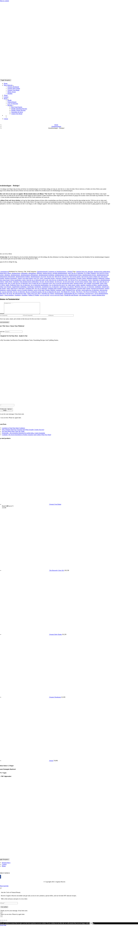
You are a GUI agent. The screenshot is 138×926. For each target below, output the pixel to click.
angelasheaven (4, 271)
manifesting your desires (67, 287)
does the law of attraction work (58, 280)
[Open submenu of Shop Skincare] (13, 85)
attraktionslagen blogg (75, 275)
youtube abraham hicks (98, 295)
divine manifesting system (18, 280)
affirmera (39, 273)
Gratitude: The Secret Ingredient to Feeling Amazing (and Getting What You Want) (26, 434)
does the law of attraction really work (37, 280)
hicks (94, 281)
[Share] (2, 920)
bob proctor (65, 276)
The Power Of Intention (90, 292)
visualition (24, 295)
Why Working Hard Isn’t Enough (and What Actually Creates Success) (23, 429)
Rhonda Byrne (70, 290)
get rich (42, 281)
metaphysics (105, 287)
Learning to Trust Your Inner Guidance (13, 428)
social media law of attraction (90, 290)
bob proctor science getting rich (90, 276)
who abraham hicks (84, 295)
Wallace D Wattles (33, 295)
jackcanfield (95, 283)
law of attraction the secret (57, 285)
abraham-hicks (16, 273)
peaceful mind (81, 288)
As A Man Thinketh (90, 273)
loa (66, 285)
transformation (59, 293)
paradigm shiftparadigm (69, 288)
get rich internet (49, 281)
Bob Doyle (58, 276)
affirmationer (32, 273)
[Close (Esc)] (1, 920)
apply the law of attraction (75, 273)
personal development (97, 288)
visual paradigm (9, 295)
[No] (93, 923)
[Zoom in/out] (6, 920)
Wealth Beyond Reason (71, 295)
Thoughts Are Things (47, 293)
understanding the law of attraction (74, 293)
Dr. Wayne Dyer (73, 280)
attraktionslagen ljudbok (23, 276)
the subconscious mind (19, 293)
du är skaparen (83, 280)
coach (41, 278)
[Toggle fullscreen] (4, 920)
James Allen (103, 283)
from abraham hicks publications (29, 281)
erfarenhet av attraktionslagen (101, 280)
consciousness (71, 278)
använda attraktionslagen (59, 273)
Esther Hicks (8, 281)
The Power (79, 292)
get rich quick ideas (68, 281)
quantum (58, 290)
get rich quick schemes (81, 281)
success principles (7, 292)
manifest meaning (102, 285)
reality (64, 290)
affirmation (24, 273)
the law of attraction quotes (34, 292)
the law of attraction (19, 292)
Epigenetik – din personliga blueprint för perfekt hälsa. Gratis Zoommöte (23, 433)
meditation (98, 287)
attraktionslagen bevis (61, 275)
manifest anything (91, 285)
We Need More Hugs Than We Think (13, 431)
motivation (21, 288)
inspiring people (78, 283)
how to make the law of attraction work (40, 283)
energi (90, 280)
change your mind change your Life (28, 278)
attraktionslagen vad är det (38, 276)
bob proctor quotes (75, 276)
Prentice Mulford (50, 290)
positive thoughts (11, 290)
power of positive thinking (25, 290)
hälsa (90, 281)
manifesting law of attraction (50, 287)
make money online (74, 285)
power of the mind (39, 290)
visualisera (17, 295)
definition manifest (92, 278)
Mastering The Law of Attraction (84, 287)
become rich (50, 276)
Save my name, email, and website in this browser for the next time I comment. (23, 319)
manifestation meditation (19, 287)
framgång (16, 281)
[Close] (0, 888)
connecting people (49, 278)
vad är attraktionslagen (101, 293)
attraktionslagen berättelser (46, 275)
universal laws (89, 293)
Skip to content (4, 1)
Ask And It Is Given (102, 273)
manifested (30, 287)
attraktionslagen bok (103, 275)
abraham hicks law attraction (84, 271)
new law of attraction (41, 288)
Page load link (4, 886)
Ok (91, 923)
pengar (88, 288)
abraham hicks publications (102, 271)
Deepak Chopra (81, 278)
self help (78, 290)
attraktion (7, 275)
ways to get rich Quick (56, 295)
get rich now (58, 281)
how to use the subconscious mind (63, 283)
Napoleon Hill (29, 288)
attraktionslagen (15, 275)
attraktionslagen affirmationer (29, 275)
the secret (9, 293)
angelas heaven (47, 273)
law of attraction (25, 285)
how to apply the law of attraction (18, 283)
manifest (82, 285)
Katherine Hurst (15, 285)
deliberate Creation (104, 278)
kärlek (7, 285)
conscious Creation (61, 278)
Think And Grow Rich (34, 293)
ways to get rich (44, 295)
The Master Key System (68, 292)
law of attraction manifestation (40, 285)
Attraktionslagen (42, 271)
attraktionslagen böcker (89, 275)
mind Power (14, 288)
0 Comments (60, 271)
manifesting (37, 287)
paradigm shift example (55, 288)
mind (8, 288)
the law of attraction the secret (51, 292)
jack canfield (87, 283)
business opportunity (11, 278)
